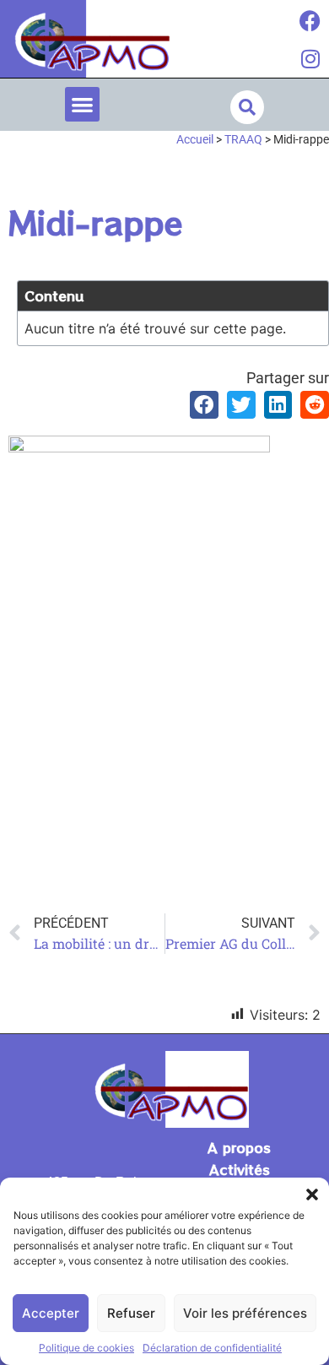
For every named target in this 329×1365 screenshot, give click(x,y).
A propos (239, 1147)
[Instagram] (310, 59)
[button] (312, 1194)
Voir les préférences (245, 1313)
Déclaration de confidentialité (212, 1347)
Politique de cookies (86, 1347)
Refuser (131, 1313)
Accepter (50, 1313)
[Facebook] (310, 21)
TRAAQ (243, 139)
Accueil (194, 139)
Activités (239, 1169)
